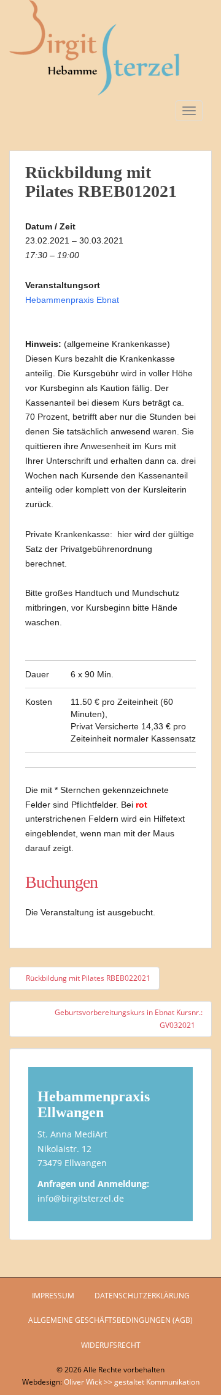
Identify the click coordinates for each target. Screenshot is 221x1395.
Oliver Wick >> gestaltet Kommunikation (132, 1382)
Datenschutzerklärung (142, 1295)
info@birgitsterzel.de (80, 1198)
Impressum (53, 1295)
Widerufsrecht (111, 1345)
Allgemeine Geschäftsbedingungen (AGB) (110, 1320)
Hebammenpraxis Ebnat (72, 300)
